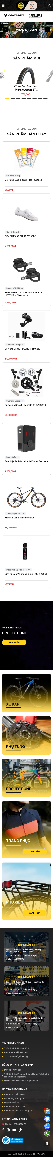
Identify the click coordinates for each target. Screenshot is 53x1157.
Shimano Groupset (14, 401)
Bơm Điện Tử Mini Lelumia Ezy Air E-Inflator (26, 461)
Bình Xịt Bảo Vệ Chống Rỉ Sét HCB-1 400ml (26, 574)
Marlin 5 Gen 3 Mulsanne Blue (19, 517)
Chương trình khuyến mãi (16, 1052)
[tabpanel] (25, 77)
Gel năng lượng (13, 176)
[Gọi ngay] (47, 1133)
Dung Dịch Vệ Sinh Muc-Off (18, 570)
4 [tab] (23, 98)
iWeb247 (41, 1154)
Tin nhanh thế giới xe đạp (16, 1056)
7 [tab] (40, 98)
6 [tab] (34, 98)
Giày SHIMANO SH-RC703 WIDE (20, 236)
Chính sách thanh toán (15, 1106)
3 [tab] (18, 98)
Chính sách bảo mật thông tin (18, 1110)
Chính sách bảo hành (14, 1094)
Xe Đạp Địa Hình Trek (15, 513)
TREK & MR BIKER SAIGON (16, 1048)
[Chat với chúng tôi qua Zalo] (47, 1126)
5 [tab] (29, 98)
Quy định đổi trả (11, 1102)
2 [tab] (13, 98)
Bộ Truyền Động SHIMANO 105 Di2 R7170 (25, 405)
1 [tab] (7, 98)
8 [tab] (45, 98)
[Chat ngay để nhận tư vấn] (47, 1118)
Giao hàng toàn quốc (14, 1098)
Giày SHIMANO (12, 232)
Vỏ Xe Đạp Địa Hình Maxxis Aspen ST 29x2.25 (25, 88)
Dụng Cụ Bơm (12, 457)
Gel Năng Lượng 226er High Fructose (23, 180)
